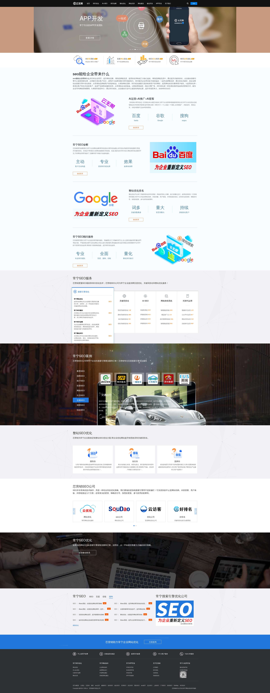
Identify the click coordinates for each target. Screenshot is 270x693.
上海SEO (156, 685)
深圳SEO (169, 685)
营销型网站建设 (104, 675)
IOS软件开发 (129, 667)
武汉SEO (130, 685)
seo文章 (97, 685)
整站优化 (123, 3)
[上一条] (75, 29)
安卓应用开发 (130, 670)
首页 (88, 3)
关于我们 (168, 3)
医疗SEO (81, 380)
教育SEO (81, 371)
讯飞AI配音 (76, 685)
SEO (91, 596)
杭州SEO (110, 685)
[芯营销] (78, 3)
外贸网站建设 (103, 673)
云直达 (82, 685)
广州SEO (163, 685)
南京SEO (117, 685)
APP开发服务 (130, 675)
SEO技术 (182, 685)
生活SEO (81, 395)
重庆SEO (137, 685)
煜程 (92, 685)
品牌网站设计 (103, 670)
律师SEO (81, 405)
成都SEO (103, 685)
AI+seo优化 (76, 670)
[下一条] (195, 29)
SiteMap (176, 685)
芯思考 (88, 685)
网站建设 (141, 3)
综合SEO (81, 409)
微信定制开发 (183, 667)
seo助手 (143, 685)
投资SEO (81, 385)
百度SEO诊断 (76, 673)
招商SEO (81, 375)
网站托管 (132, 3)
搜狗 (111, 596)
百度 (98, 596)
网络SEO (81, 390)
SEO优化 (96, 3)
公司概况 (155, 667)
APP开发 (159, 3)
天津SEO (123, 685)
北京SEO (149, 685)
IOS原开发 (129, 673)
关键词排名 (156, 675)
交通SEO (81, 400)
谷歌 (104, 596)
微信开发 (150, 3)
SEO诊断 (114, 3)
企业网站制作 (103, 667)
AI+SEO (104, 3)
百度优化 (155, 673)
